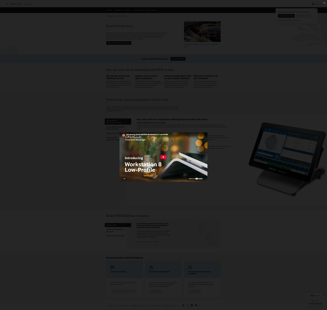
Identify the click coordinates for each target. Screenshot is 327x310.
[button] (324, 3)
